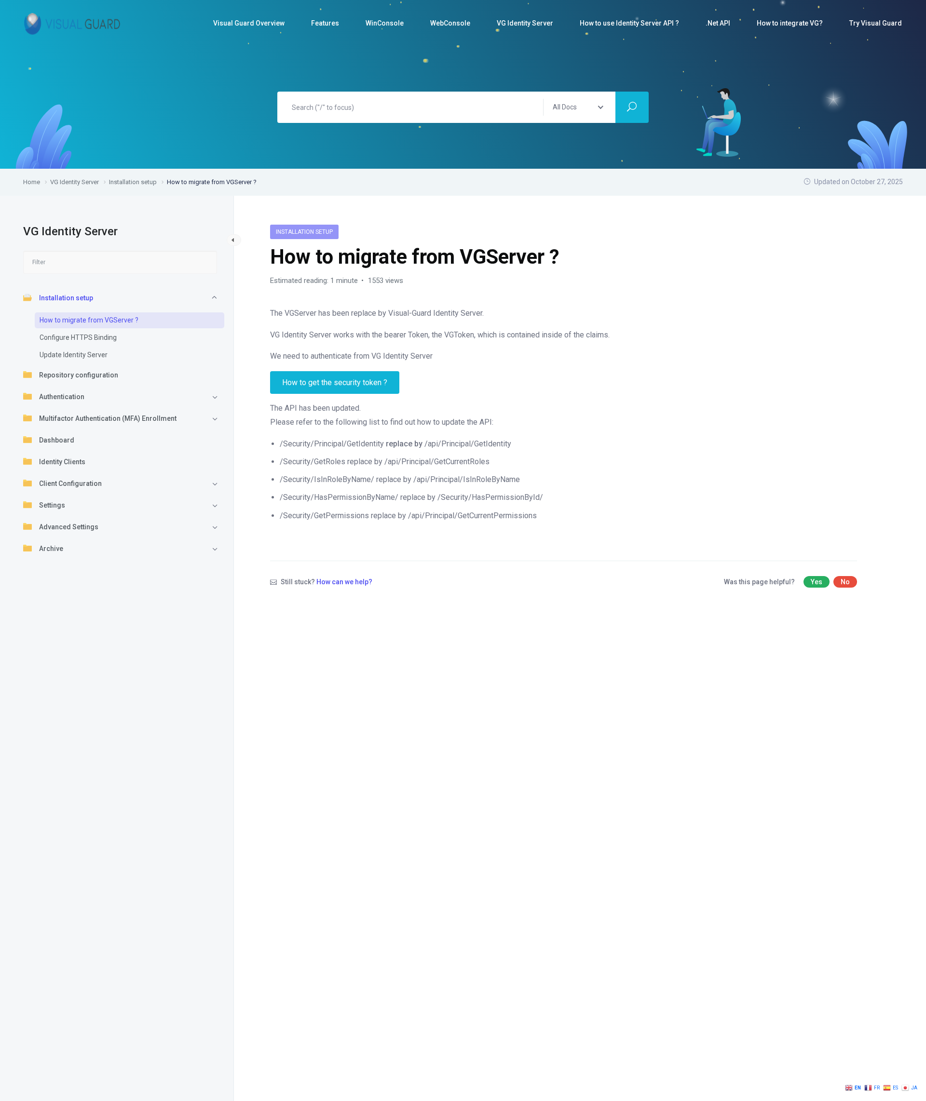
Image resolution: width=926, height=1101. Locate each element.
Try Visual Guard (875, 23)
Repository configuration (78, 375)
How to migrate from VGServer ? (89, 320)
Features (325, 23)
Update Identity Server (74, 355)
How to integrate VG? (790, 23)
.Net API (718, 23)
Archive (51, 548)
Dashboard (56, 440)
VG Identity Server (525, 23)
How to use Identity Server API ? (629, 23)
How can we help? (344, 582)
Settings (52, 505)
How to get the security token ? (334, 382)
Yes (816, 582)
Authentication (61, 397)
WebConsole (450, 23)
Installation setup (66, 298)
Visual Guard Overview (249, 23)
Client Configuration (70, 483)
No (845, 582)
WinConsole (385, 23)
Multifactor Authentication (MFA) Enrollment (108, 418)
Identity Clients (62, 462)
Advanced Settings (68, 527)
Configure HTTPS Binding (78, 337)
